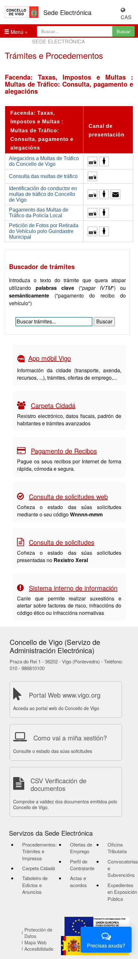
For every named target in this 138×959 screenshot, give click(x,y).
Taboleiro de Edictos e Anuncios (34, 885)
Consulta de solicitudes (61, 542)
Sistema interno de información (73, 587)
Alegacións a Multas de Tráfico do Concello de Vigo (44, 161)
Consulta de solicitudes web (68, 496)
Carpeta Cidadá (53, 405)
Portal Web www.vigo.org (64, 695)
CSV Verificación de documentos (58, 784)
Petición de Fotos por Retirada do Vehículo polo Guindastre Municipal (43, 231)
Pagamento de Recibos (64, 450)
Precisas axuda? (106, 945)
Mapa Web (35, 942)
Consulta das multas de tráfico (43, 176)
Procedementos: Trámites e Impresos (39, 851)
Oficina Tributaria (117, 848)
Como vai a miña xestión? (70, 737)
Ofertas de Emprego (81, 848)
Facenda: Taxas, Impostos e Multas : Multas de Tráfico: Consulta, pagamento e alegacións (41, 130)
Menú (16, 31)
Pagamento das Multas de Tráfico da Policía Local (38, 212)
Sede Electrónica (67, 12)
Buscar (123, 31)
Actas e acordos (78, 881)
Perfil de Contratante (82, 864)
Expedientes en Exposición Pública (122, 892)
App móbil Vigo (49, 358)
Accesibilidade (38, 949)
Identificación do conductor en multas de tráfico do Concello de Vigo (43, 194)
